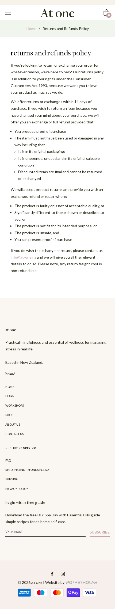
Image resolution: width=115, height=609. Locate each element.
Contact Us (14, 434)
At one (36, 582)
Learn (9, 396)
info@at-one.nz (23, 257)
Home (31, 28)
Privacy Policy (16, 488)
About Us (12, 424)
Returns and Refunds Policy (27, 469)
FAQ (8, 460)
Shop (9, 415)
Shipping (11, 479)
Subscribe (100, 532)
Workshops (14, 405)
